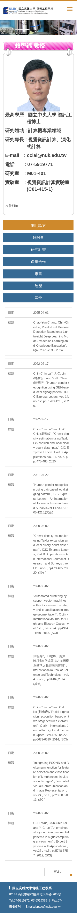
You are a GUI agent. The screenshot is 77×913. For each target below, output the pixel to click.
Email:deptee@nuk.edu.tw (43, 906)
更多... (58, 871)
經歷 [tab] (38, 286)
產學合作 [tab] (38, 262)
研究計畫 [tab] (38, 250)
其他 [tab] (38, 298)
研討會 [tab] (38, 238)
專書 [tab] (38, 274)
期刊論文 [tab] (38, 226)
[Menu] (69, 9)
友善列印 (12, 206)
